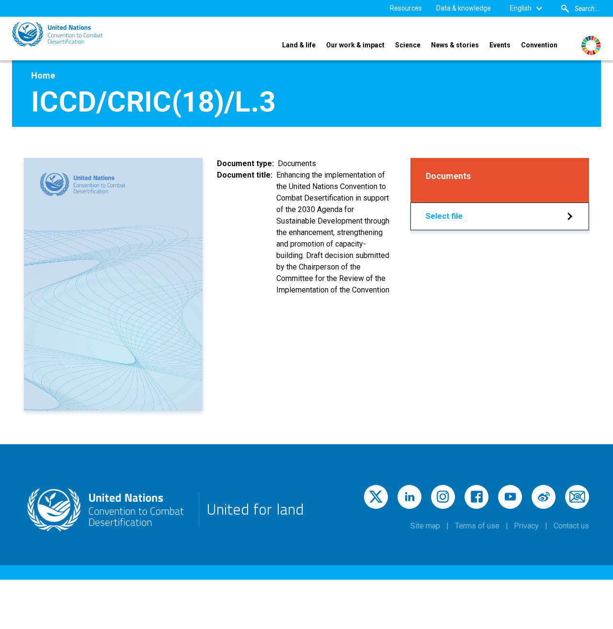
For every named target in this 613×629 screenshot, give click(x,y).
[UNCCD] (57, 34)
